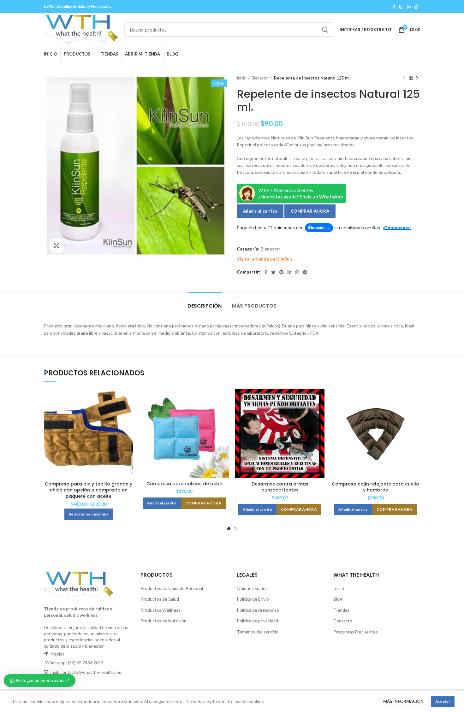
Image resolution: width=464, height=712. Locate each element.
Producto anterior (404, 78)
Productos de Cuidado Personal (171, 588)
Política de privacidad (257, 620)
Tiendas (341, 610)
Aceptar (442, 701)
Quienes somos (252, 588)
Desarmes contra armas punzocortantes (280, 487)
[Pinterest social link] (281, 272)
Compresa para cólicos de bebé (184, 483)
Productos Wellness (160, 610)
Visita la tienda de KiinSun (264, 259)
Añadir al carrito (260, 211)
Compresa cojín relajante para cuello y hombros (375, 487)
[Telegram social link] (305, 272)
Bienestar (260, 77)
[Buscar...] (325, 29)
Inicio (242, 77)
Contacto (342, 620)
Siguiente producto (417, 78)
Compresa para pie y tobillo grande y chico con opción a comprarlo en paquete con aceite (88, 490)
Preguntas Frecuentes (355, 631)
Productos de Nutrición (163, 620)
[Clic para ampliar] (56, 245)
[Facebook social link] (394, 7)
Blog (337, 599)
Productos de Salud (159, 599)
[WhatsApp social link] (297, 272)
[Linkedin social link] (409, 7)
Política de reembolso (258, 610)
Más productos (254, 305)
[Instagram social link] (401, 7)
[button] (162, 503)
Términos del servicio (257, 631)
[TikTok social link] (416, 7)
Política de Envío (253, 599)
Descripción (204, 305)
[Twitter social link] (273, 272)
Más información (403, 701)
